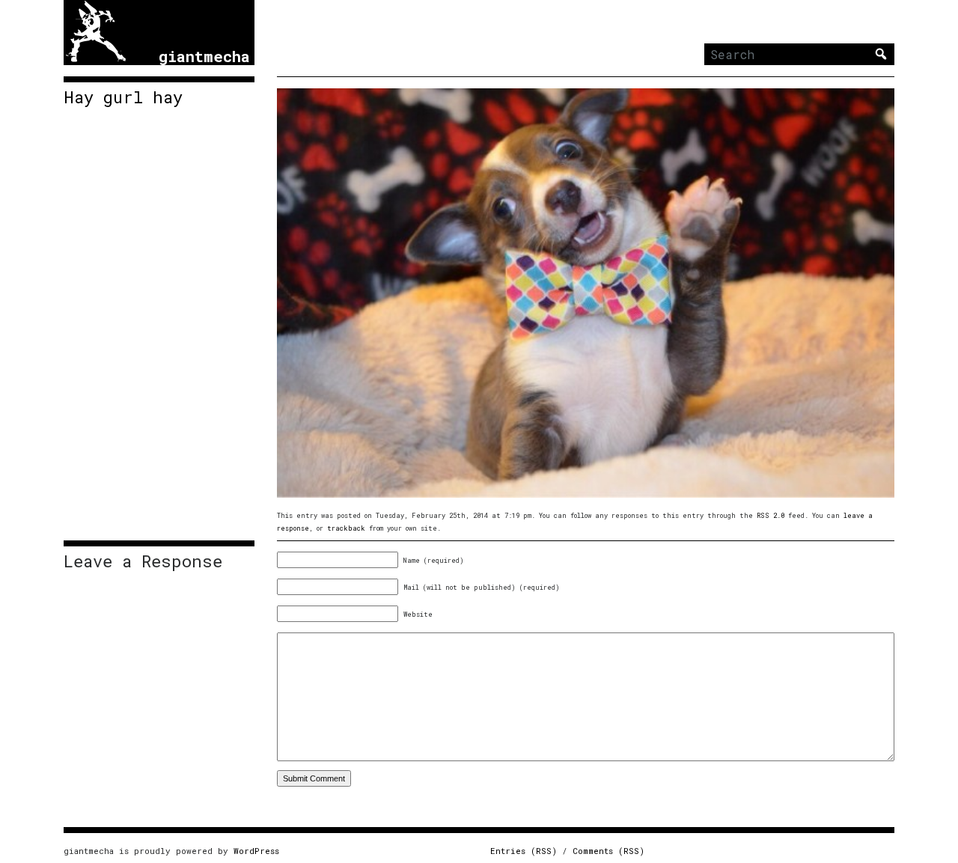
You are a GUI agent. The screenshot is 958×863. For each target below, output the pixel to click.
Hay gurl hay (123, 97)
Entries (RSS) (523, 850)
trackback (346, 528)
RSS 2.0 (770, 515)
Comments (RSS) (608, 850)
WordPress (256, 850)
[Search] (880, 53)
